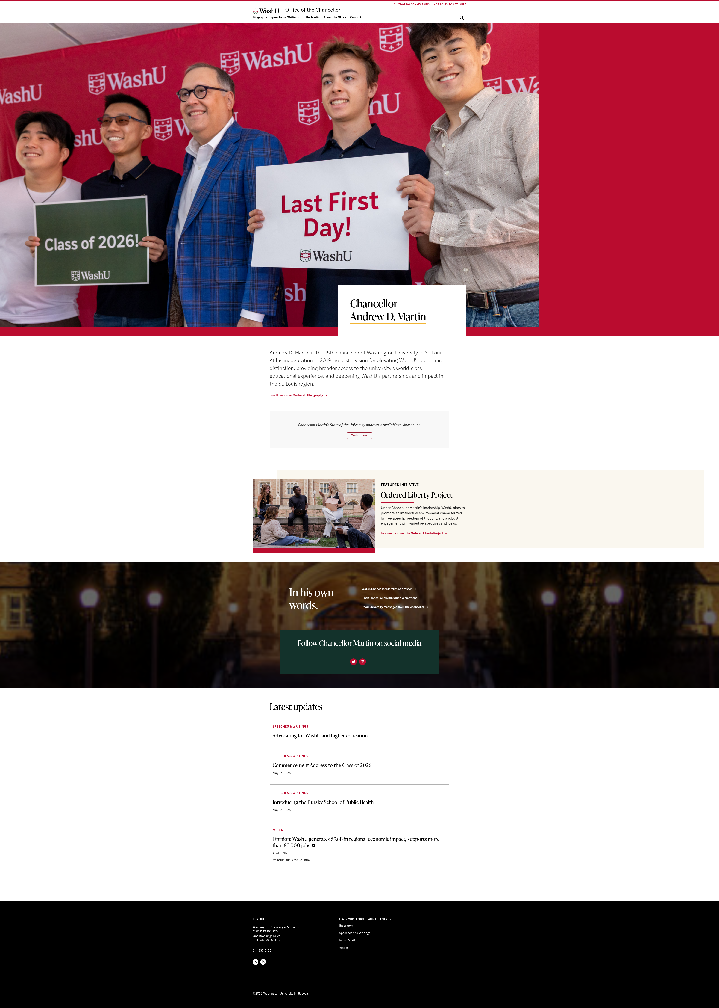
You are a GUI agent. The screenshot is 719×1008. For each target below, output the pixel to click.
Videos (343, 948)
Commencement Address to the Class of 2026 (322, 765)
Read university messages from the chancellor (393, 607)
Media (278, 830)
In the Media (311, 17)
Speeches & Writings (285, 17)
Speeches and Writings (354, 933)
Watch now (359, 435)
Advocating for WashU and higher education (320, 735)
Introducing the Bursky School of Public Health (323, 801)
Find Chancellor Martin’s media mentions (389, 598)
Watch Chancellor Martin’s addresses (387, 589)
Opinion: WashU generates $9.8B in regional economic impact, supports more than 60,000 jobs (356, 842)
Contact (355, 17)
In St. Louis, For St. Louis (449, 4)
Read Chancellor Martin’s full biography (296, 395)
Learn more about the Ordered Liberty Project (412, 533)
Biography (260, 17)
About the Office (334, 17)
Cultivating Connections (412, 4)
